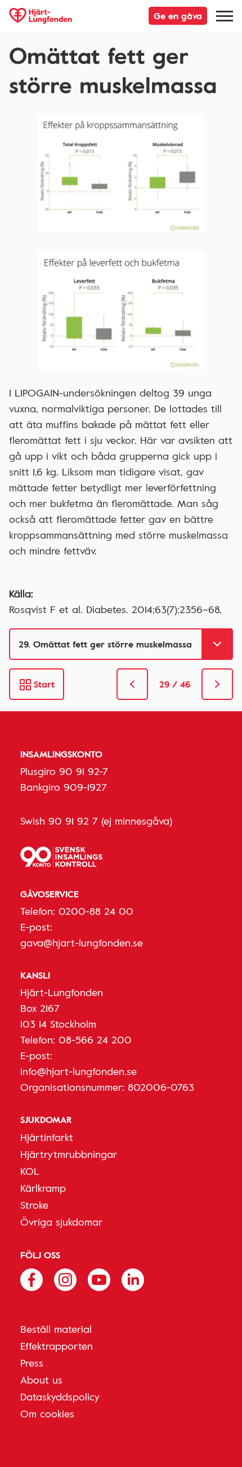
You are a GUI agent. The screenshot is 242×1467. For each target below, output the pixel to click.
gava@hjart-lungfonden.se (81, 942)
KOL (29, 1171)
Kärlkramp (43, 1187)
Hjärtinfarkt (46, 1137)
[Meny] (224, 16)
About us (41, 1379)
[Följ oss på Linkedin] (133, 1278)
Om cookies (47, 1413)
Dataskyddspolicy (60, 1396)
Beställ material (56, 1328)
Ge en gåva (178, 16)
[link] (132, 684)
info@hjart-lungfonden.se (78, 1071)
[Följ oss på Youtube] (99, 1278)
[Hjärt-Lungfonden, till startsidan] (40, 16)
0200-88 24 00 (96, 911)
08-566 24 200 (95, 1039)
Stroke (34, 1204)
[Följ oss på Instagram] (65, 1278)
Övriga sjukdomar (61, 1221)
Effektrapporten (56, 1345)
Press (31, 1362)
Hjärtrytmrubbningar (68, 1154)
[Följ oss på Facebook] (31, 1278)
